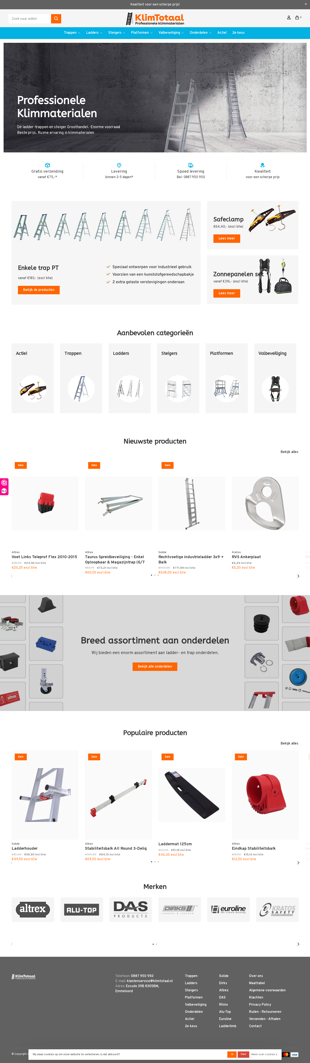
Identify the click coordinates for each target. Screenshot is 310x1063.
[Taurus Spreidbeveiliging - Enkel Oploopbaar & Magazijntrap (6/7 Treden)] (118, 503)
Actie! (222, 33)
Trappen (70, 33)
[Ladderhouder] (45, 795)
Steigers (114, 33)
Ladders (92, 33)
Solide (224, 976)
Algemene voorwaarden (267, 990)
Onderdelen (199, 33)
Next (298, 576)
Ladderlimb (227, 1026)
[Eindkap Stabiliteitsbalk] (265, 795)
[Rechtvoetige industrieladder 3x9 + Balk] (191, 503)
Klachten (256, 998)
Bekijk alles (289, 452)
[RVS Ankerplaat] (265, 503)
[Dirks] (180, 910)
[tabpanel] (32, 381)
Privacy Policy (260, 1005)
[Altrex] (33, 910)
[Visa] (294, 1056)
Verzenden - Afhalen (264, 1019)
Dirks (223, 983)
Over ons (256, 976)
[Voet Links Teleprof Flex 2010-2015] (45, 503)
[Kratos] (277, 910)
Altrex (224, 990)
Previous (11, 576)
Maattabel (257, 983)
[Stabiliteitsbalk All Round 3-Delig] (118, 795)
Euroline (225, 1019)
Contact (255, 1026)
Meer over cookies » (264, 1054)
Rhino (223, 1005)
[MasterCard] (286, 1056)
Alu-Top (225, 1012)
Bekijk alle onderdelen (155, 667)
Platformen (140, 33)
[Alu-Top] (82, 910)
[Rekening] (289, 18)
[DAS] (131, 910)
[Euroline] (229, 910)
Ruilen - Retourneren (265, 1012)
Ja (231, 1054)
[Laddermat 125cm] (191, 795)
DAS (222, 998)
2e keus (238, 33)
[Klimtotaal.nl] (23, 977)
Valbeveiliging (169, 33)
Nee (243, 1054)
